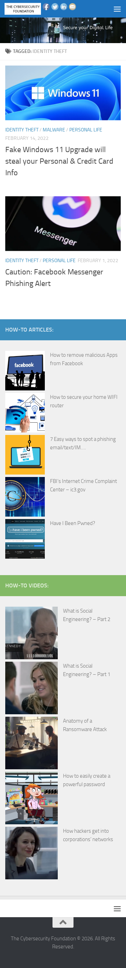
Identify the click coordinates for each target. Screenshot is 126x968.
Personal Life (85, 130)
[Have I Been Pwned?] (25, 540)
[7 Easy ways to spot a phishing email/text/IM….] (25, 456)
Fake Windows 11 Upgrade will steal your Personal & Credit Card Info (59, 161)
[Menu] (117, 9)
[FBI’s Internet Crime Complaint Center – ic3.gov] (25, 498)
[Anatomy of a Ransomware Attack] (31, 744)
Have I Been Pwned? (72, 523)
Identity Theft (21, 130)
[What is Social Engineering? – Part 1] (31, 689)
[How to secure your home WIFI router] (25, 414)
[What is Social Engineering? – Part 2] (31, 634)
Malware (54, 130)
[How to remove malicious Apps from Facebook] (25, 372)
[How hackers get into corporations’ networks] (31, 854)
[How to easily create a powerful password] (31, 799)
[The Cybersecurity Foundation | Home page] (29, 9)
